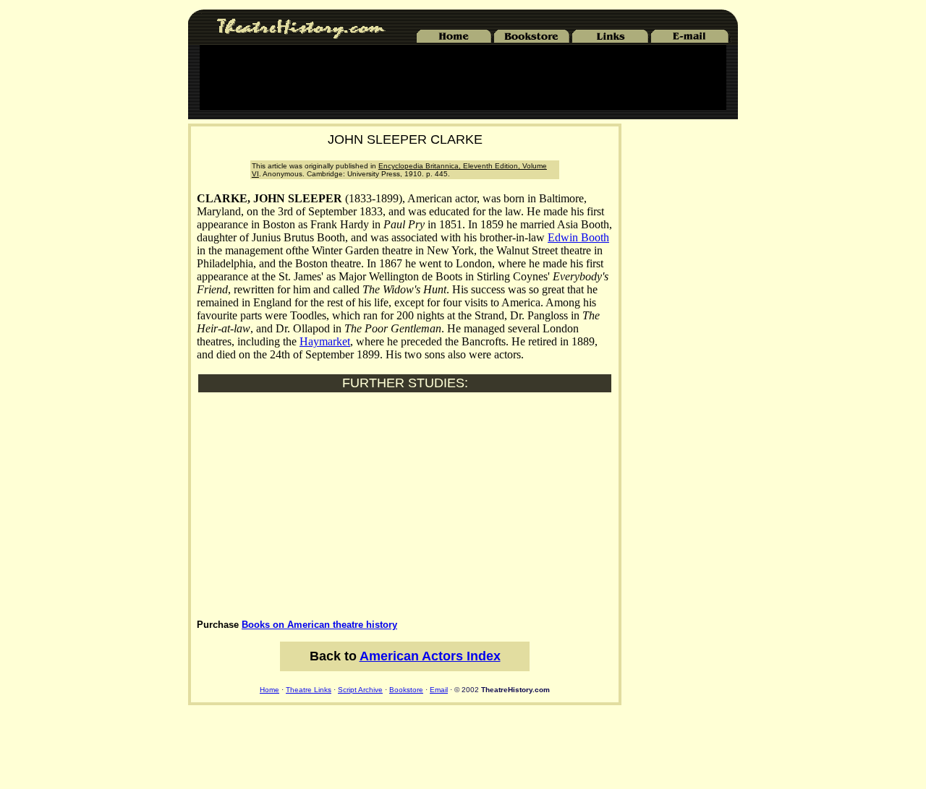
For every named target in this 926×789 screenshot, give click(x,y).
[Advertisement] (463, 77)
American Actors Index (430, 656)
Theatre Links (308, 690)
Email (439, 690)
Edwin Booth (578, 237)
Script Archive (360, 690)
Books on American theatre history (319, 624)
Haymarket (325, 341)
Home (269, 690)
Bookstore (406, 690)
